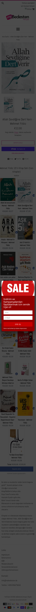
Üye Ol (18, 324)
